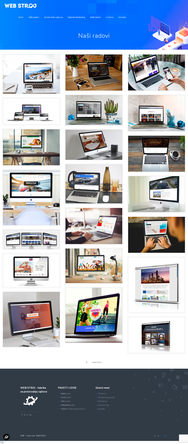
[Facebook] (158, 436)
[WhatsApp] (155, 436)
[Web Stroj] (20, 6)
